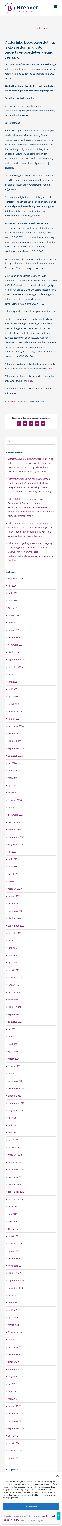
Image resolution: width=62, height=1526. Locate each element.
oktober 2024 (14, 740)
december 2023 (16, 814)
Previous (43, 28)
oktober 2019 (14, 1184)
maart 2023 (13, 881)
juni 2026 (12, 593)
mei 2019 (12, 1221)
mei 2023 (12, 866)
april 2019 (13, 1228)
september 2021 (16, 1014)
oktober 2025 (14, 652)
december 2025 (16, 637)
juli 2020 (12, 1117)
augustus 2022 (15, 933)
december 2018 (16, 1258)
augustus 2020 (15, 1110)
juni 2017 (12, 1391)
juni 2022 (12, 947)
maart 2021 (13, 1058)
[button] (57, 1475)
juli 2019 (12, 1206)
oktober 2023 (14, 829)
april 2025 (13, 696)
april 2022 (13, 962)
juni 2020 (12, 1125)
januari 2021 (14, 1073)
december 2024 (16, 726)
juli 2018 (12, 1295)
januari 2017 (14, 1406)
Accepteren (31, 1506)
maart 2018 (13, 1324)
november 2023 (16, 822)
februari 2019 (15, 1243)
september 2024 (16, 748)
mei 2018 (12, 1310)
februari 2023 (15, 888)
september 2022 (16, 925)
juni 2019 (12, 1214)
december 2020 (16, 1080)
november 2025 (16, 644)
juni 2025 (12, 681)
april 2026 (13, 607)
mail (44, 1516)
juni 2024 (12, 770)
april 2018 (13, 1317)
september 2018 (16, 1280)
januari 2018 (14, 1339)
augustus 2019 (15, 1199)
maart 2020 (13, 1147)
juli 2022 (12, 940)
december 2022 (16, 903)
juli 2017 (12, 1384)
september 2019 (16, 1191)
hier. (50, 368)
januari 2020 (14, 1162)
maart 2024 (13, 792)
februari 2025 (15, 711)
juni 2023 (12, 859)
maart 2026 (13, 615)
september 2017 (16, 1369)
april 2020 (13, 1140)
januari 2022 (14, 984)
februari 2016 (15, 1450)
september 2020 (16, 1103)
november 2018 (16, 1265)
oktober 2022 (14, 918)
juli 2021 (12, 1029)
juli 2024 (12, 763)
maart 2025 (13, 704)
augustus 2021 (15, 1021)
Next (53, 28)
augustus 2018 (15, 1287)
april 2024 (13, 785)
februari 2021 (15, 1066)
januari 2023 (14, 896)
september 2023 (16, 837)
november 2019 (16, 1177)
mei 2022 (12, 955)
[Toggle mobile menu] (55, 6)
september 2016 (16, 1428)
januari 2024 (14, 807)
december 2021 (16, 992)
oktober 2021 (14, 1007)
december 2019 (16, 1169)
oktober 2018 (14, 1273)
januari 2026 (14, 630)
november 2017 (16, 1354)
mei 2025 (12, 689)
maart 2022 (13, 970)
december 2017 (16, 1347)
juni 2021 (12, 1036)
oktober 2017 (14, 1361)
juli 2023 (12, 851)
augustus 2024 (15, 755)
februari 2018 (15, 1332)
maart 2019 (13, 1236)
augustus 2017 (15, 1376)
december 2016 (16, 1413)
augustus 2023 (15, 844)
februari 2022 (15, 977)
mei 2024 (12, 777)
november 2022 (16, 910)
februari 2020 (15, 1154)
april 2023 (13, 874)
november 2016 (16, 1420)
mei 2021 (12, 1044)
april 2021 (13, 1051)
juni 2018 (12, 1302)
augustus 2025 (15, 667)
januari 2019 (14, 1250)
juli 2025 (12, 674)
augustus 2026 (15, 578)
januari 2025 (14, 718)
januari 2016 (14, 1457)
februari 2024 (15, 800)
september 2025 (16, 659)
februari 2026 (15, 622)
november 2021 (16, 999)
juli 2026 (12, 585)
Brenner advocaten (17, 401)
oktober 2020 (14, 1095)
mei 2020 (12, 1132)
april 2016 (13, 1435)
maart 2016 (13, 1443)
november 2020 (16, 1088)
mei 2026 (12, 600)
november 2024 (16, 733)
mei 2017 (12, 1398)
